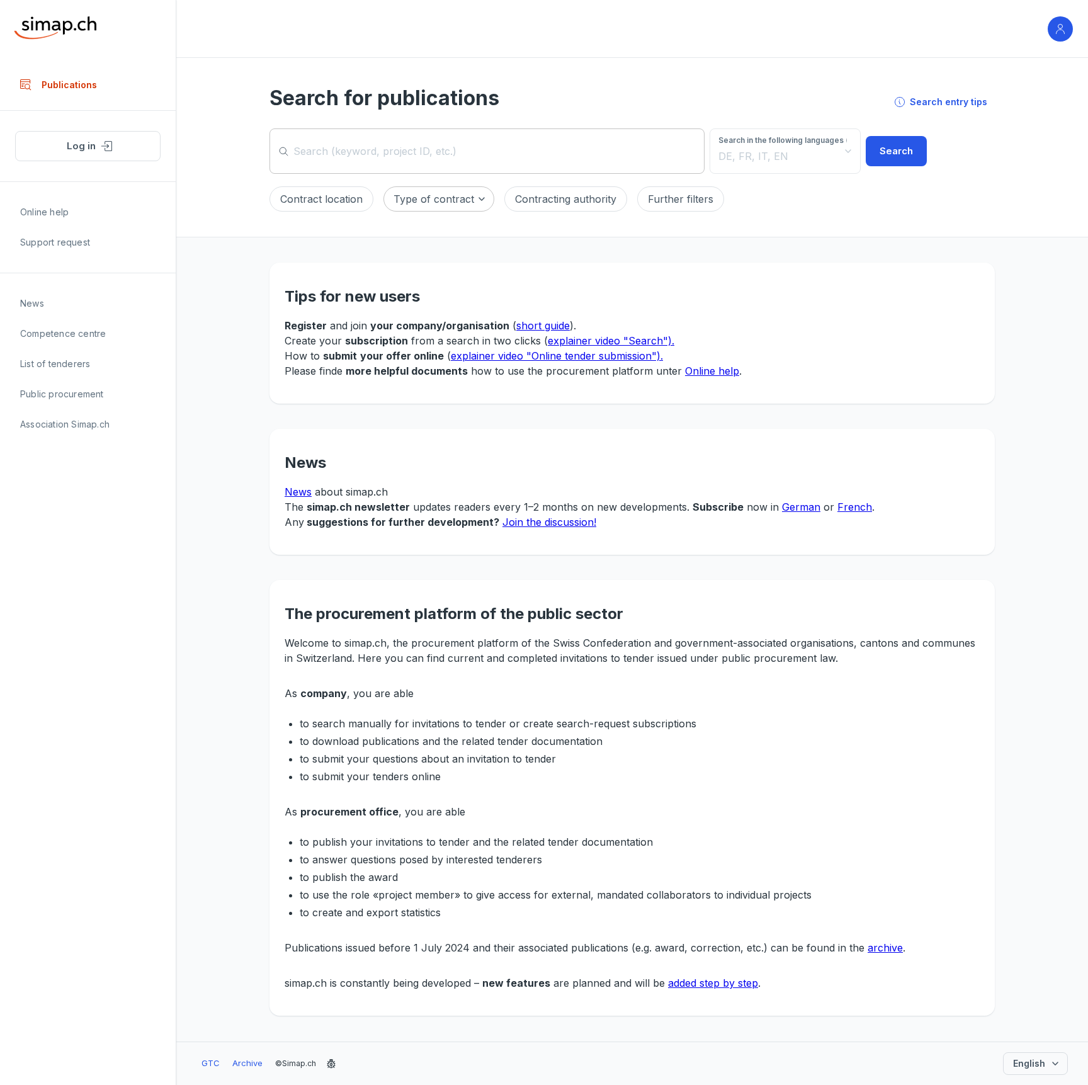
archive (885, 947)
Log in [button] (81, 146)
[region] (88, 572)
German (801, 507)
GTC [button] (210, 1063)
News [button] (32, 303)
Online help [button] (44, 212)
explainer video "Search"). (611, 340)
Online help (712, 371)
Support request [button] (55, 242)
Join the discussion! (549, 522)
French (854, 507)
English (1029, 1063)
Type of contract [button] (434, 199)
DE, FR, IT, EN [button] (753, 156)
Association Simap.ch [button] (65, 424)
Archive (247, 1063)
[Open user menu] (1060, 29)
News (298, 492)
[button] (321, 199)
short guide (543, 325)
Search (896, 151)
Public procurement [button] (62, 394)
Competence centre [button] (63, 333)
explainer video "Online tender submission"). (557, 355)
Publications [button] (69, 84)
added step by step (713, 983)
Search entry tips (948, 101)
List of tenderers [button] (55, 363)
